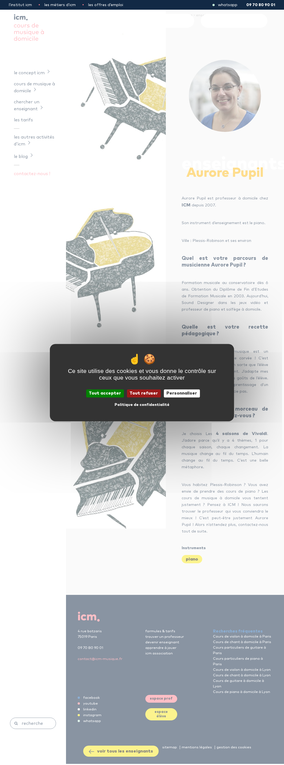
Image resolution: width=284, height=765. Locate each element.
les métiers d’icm (60, 5)
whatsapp (227, 5)
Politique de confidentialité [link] (142, 405)
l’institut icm (20, 5)
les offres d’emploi (105, 5)
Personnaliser (181, 393)
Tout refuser (144, 393)
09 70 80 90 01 (260, 5)
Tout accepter (105, 393)
